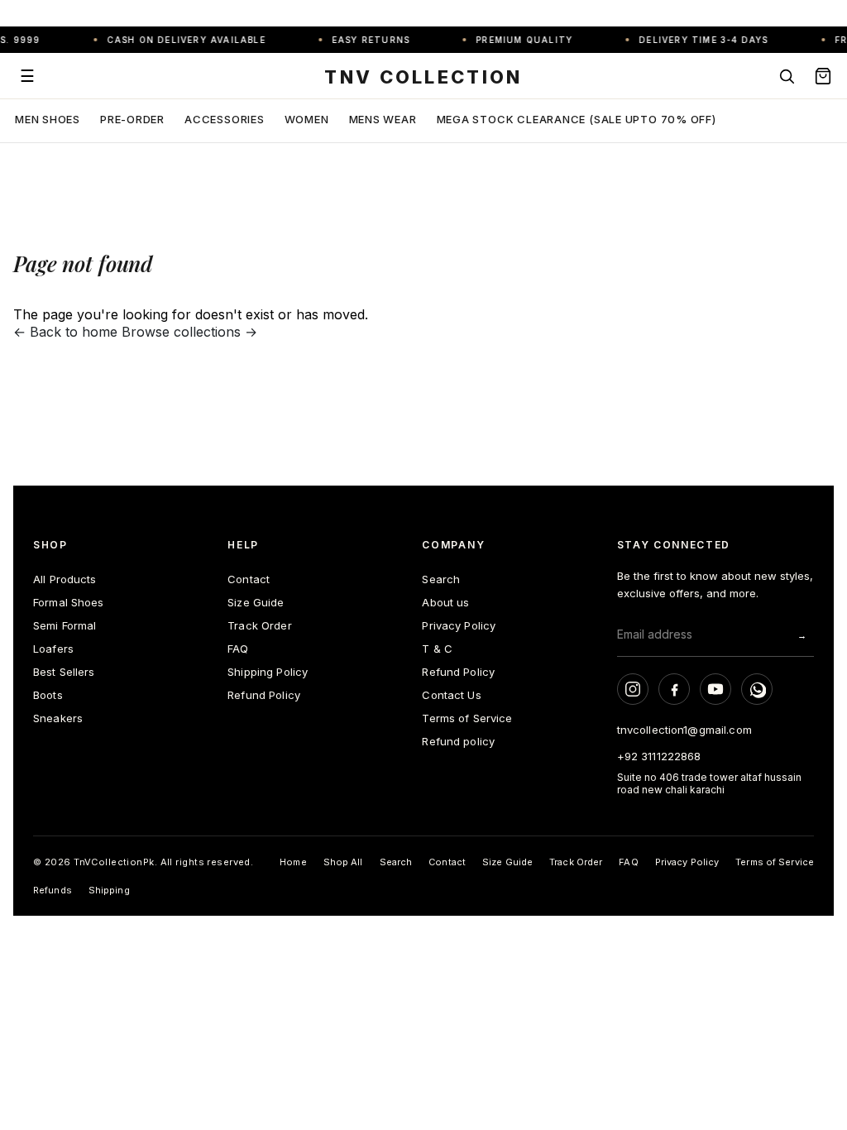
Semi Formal (64, 625)
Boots (48, 694)
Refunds (52, 890)
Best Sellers (64, 671)
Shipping (109, 890)
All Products (65, 579)
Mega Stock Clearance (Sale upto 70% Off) (576, 119)
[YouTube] (715, 689)
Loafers (53, 648)
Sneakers (58, 718)
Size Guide (255, 602)
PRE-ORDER (132, 119)
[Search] (787, 76)
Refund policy (458, 741)
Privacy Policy (458, 625)
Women (307, 119)
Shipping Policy (267, 671)
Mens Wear (383, 119)
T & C (437, 648)
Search (441, 579)
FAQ (237, 648)
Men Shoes (47, 119)
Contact (248, 579)
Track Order (259, 625)
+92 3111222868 (659, 756)
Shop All (343, 862)
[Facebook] (674, 689)
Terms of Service (467, 718)
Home (293, 862)
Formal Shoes (68, 602)
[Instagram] (632, 689)
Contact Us (451, 694)
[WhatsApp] (757, 689)
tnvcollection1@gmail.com (684, 729)
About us (445, 602)
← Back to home (65, 331)
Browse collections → (189, 331)
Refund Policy (263, 694)
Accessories (224, 119)
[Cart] (823, 76)
